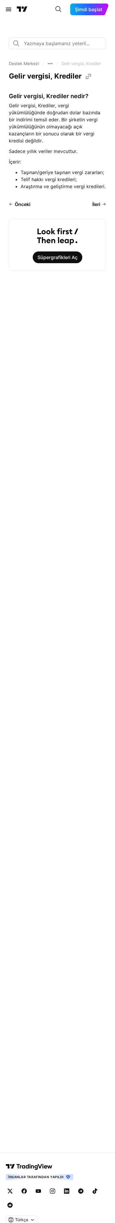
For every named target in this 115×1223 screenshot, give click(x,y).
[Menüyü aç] (8, 9)
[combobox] (57, 43)
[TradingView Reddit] (10, 1205)
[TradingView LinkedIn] (67, 1191)
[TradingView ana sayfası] (22, 9)
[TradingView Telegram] (81, 1191)
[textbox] (59, 43)
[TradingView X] (10, 1191)
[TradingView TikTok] (95, 1191)
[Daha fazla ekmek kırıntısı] (50, 63)
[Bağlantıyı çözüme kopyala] (88, 76)
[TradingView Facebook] (24, 1191)
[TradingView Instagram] (52, 1191)
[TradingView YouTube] (38, 1191)
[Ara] (58, 9)
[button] (24, 63)
